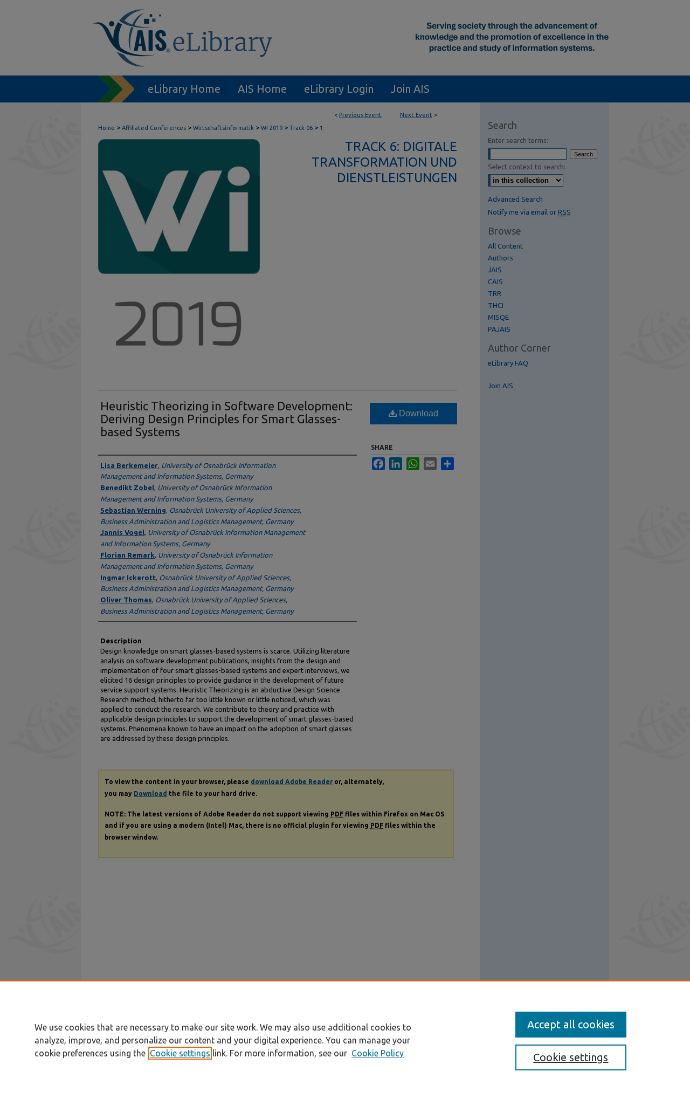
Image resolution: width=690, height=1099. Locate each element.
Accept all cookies (571, 1024)
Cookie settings (180, 1053)
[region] (345, 1039)
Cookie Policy (377, 1053)
